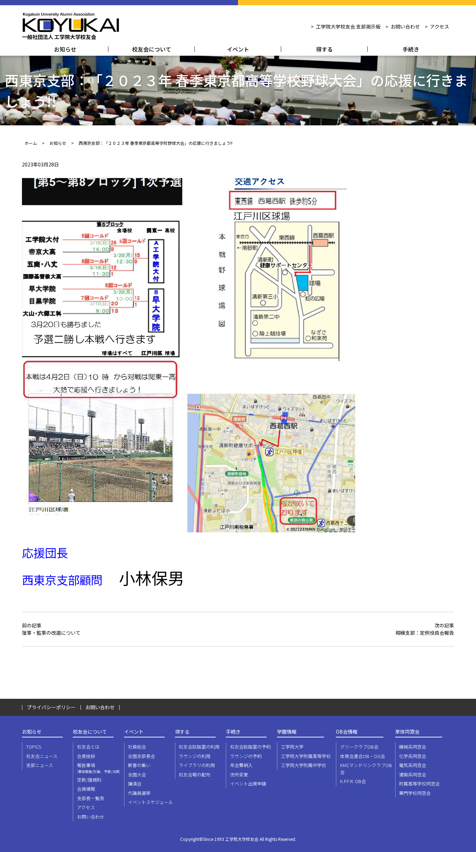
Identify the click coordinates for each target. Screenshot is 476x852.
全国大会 (137, 774)
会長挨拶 (86, 756)
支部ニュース (39, 765)
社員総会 (137, 746)
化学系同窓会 (412, 756)
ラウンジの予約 (246, 756)
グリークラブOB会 (359, 746)
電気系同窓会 (412, 765)
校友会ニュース (41, 756)
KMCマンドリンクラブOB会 (366, 768)
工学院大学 (292, 746)
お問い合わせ (405, 26)
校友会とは (88, 746)
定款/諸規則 (89, 779)
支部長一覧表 (90, 798)
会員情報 (86, 788)
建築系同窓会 (412, 774)
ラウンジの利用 (194, 756)
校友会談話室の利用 (199, 746)
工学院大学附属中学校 (303, 765)
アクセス (439, 26)
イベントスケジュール (150, 802)
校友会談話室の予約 (250, 746)
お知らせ (65, 49)
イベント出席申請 (248, 783)
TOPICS (33, 746)
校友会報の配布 (194, 774)
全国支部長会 (141, 756)
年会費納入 (241, 765)
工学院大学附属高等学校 (306, 756)
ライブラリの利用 (197, 765)
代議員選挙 (139, 793)
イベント (238, 49)
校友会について (151, 49)
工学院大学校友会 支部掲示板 (348, 26)
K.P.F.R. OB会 (353, 781)
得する (324, 49)
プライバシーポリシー (51, 707)
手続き (410, 49)
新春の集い (139, 765)
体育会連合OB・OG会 (362, 756)
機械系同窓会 (412, 746)
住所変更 (239, 774)
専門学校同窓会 (415, 793)
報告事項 (98, 768)
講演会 (134, 783)
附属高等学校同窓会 (419, 783)
